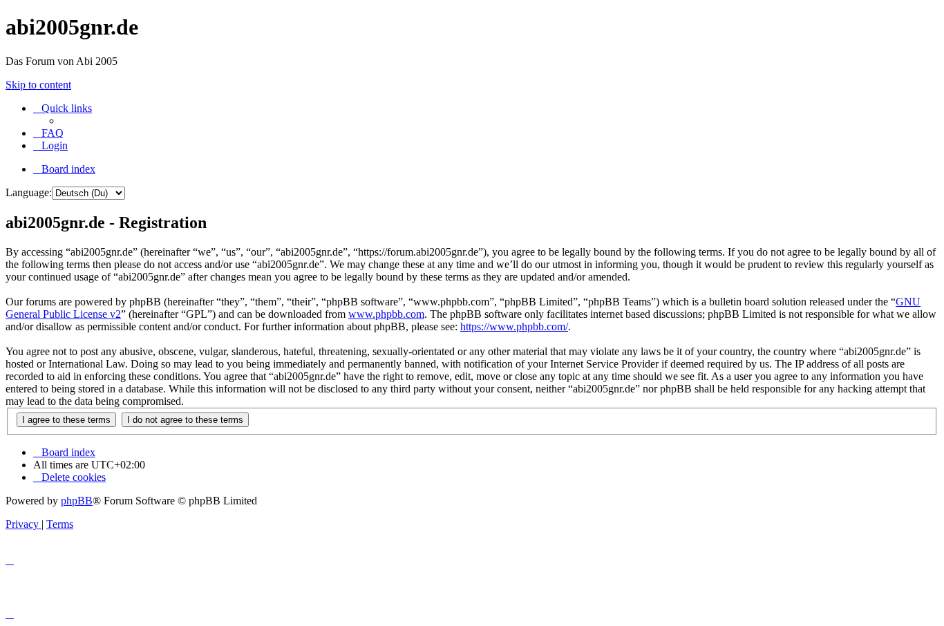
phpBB (77, 500)
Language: (29, 192)
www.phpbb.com (386, 314)
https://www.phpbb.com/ (514, 326)
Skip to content (38, 85)
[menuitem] (48, 133)
